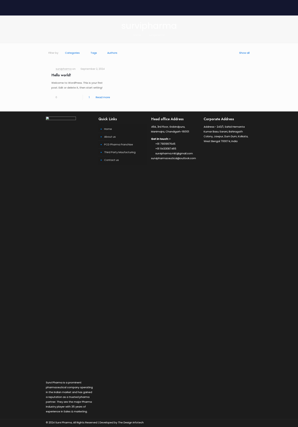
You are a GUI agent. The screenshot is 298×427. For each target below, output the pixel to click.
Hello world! (61, 75)
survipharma (157, 35)
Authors (112, 53)
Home (137, 35)
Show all (244, 53)
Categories (72, 53)
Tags (94, 53)
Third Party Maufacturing (120, 152)
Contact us (111, 160)
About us (110, 136)
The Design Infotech (131, 422)
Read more (103, 97)
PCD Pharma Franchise (118, 144)
